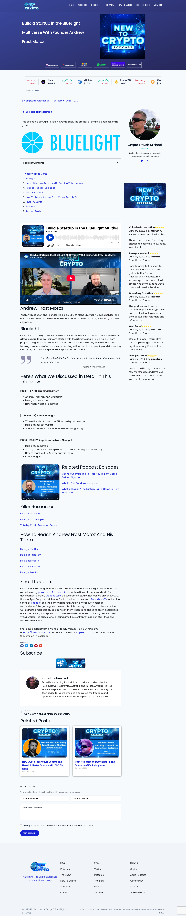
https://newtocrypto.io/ (36, 632)
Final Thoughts (34, 201)
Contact (158, 4)
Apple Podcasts (85, 632)
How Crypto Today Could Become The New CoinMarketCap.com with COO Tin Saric (42, 765)
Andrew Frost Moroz (36, 173)
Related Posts (33, 211)
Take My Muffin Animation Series (38, 525)
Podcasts (95, 4)
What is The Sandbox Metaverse (80, 483)
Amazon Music (137, 892)
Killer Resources (34, 192)
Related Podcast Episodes (40, 187)
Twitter (97, 869)
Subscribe (82, 4)
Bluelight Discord (29, 560)
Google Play (136, 881)
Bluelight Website (30, 513)
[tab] (71, 112)
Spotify (133, 869)
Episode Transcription (39, 111)
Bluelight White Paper (32, 519)
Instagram (99, 875)
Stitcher (134, 886)
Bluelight (30, 178)
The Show (109, 4)
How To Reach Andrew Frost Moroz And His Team (53, 197)
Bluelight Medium (29, 572)
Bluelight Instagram (31, 566)
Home (71, 4)
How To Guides (125, 4)
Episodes (65, 869)
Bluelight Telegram (30, 554)
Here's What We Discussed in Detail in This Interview (55, 183)
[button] (118, 163)
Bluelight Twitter (29, 549)
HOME (62, 863)
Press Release (143, 4)
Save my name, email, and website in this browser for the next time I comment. (58, 825)
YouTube (98, 892)
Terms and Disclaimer (146, 909)
